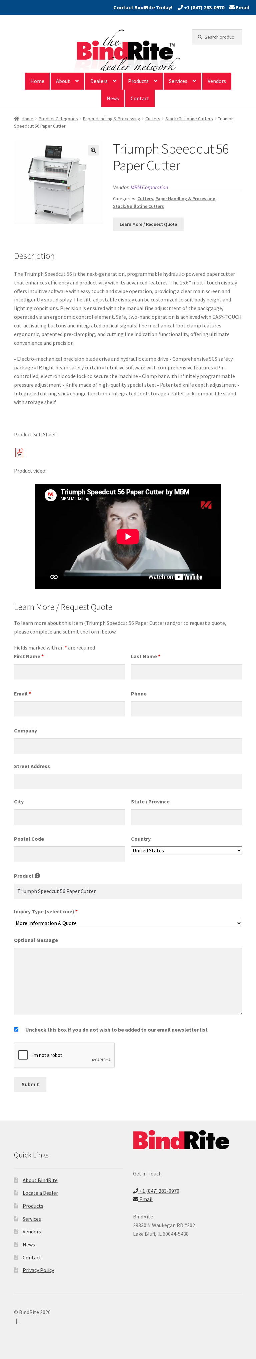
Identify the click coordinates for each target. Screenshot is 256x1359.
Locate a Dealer (40, 1192)
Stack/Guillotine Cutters (189, 119)
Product (27, 875)
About (63, 81)
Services (178, 81)
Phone (139, 693)
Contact (140, 98)
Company (25, 730)
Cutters (152, 119)
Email (242, 7)
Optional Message (36, 940)
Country (141, 838)
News (113, 98)
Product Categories (58, 119)
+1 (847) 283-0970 (203, 7)
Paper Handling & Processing (111, 119)
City (19, 801)
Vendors (217, 81)
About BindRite (40, 1180)
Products (138, 81)
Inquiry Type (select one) (46, 911)
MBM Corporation (149, 187)
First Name (29, 656)
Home (37, 81)
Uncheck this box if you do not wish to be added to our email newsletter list (116, 1029)
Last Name (145, 656)
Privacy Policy (38, 1270)
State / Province (150, 801)
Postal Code (29, 838)
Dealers (99, 81)
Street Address (32, 766)
